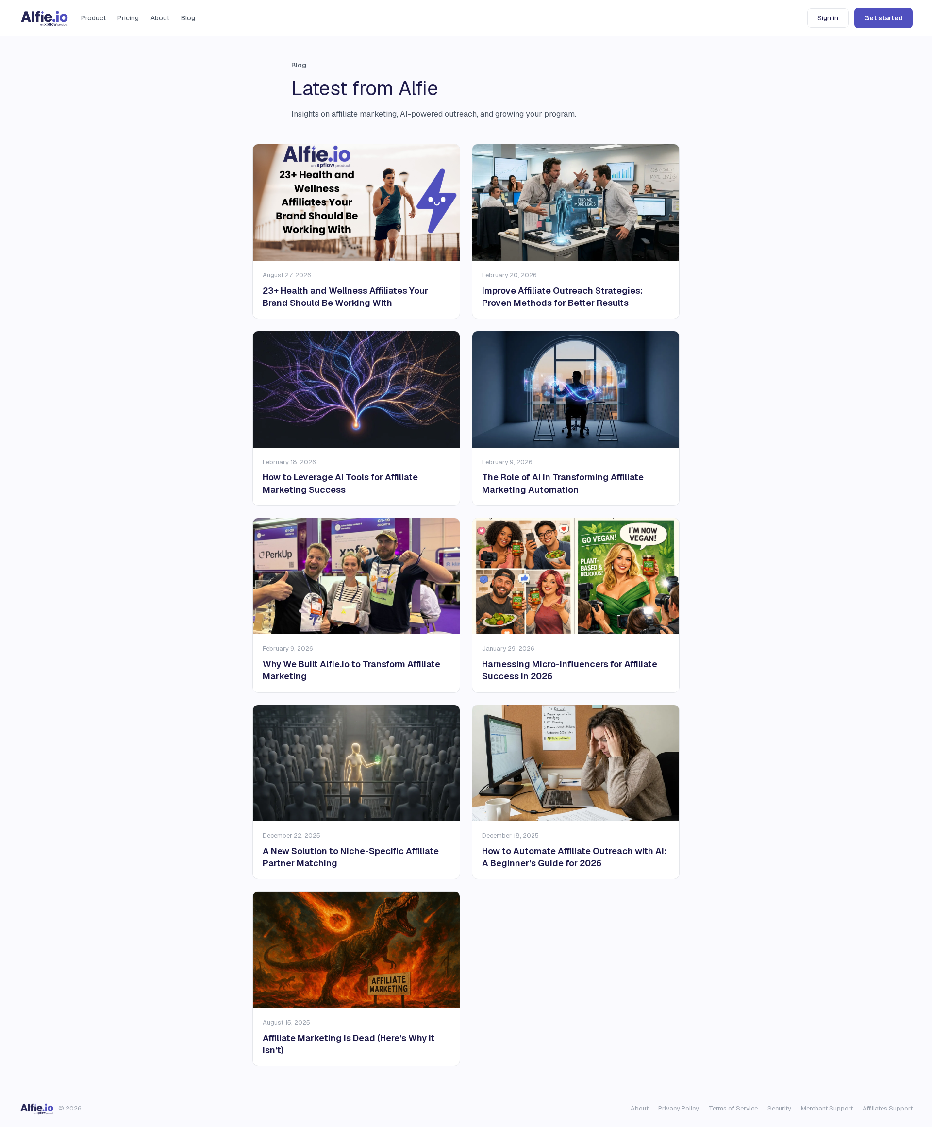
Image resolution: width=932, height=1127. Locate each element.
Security (779, 1108)
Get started (883, 18)
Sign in (827, 18)
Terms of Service (733, 1108)
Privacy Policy (678, 1108)
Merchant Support (827, 1108)
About (159, 18)
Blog (188, 18)
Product (93, 18)
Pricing (128, 18)
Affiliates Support (888, 1108)
